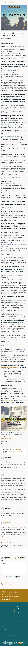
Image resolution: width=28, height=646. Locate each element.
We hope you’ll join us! (7, 438)
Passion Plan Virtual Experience (10, 367)
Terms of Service (19, 558)
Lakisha (7, 522)
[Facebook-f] (14, 635)
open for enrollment (8, 400)
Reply (2, 469)
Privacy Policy (9, 558)
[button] (25, 2)
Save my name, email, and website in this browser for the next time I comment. (14, 577)
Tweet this (14, 451)
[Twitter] (16, 635)
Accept (20, 642)
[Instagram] (12, 635)
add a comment (16, 449)
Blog (2, 38)
